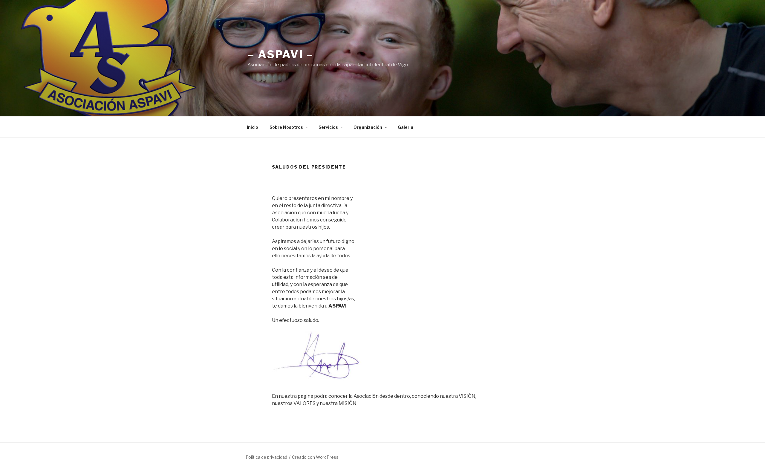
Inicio (252, 127)
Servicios (328, 127)
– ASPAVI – (280, 54)
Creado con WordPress (315, 457)
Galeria (405, 127)
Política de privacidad (266, 457)
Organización (368, 127)
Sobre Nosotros (286, 127)
